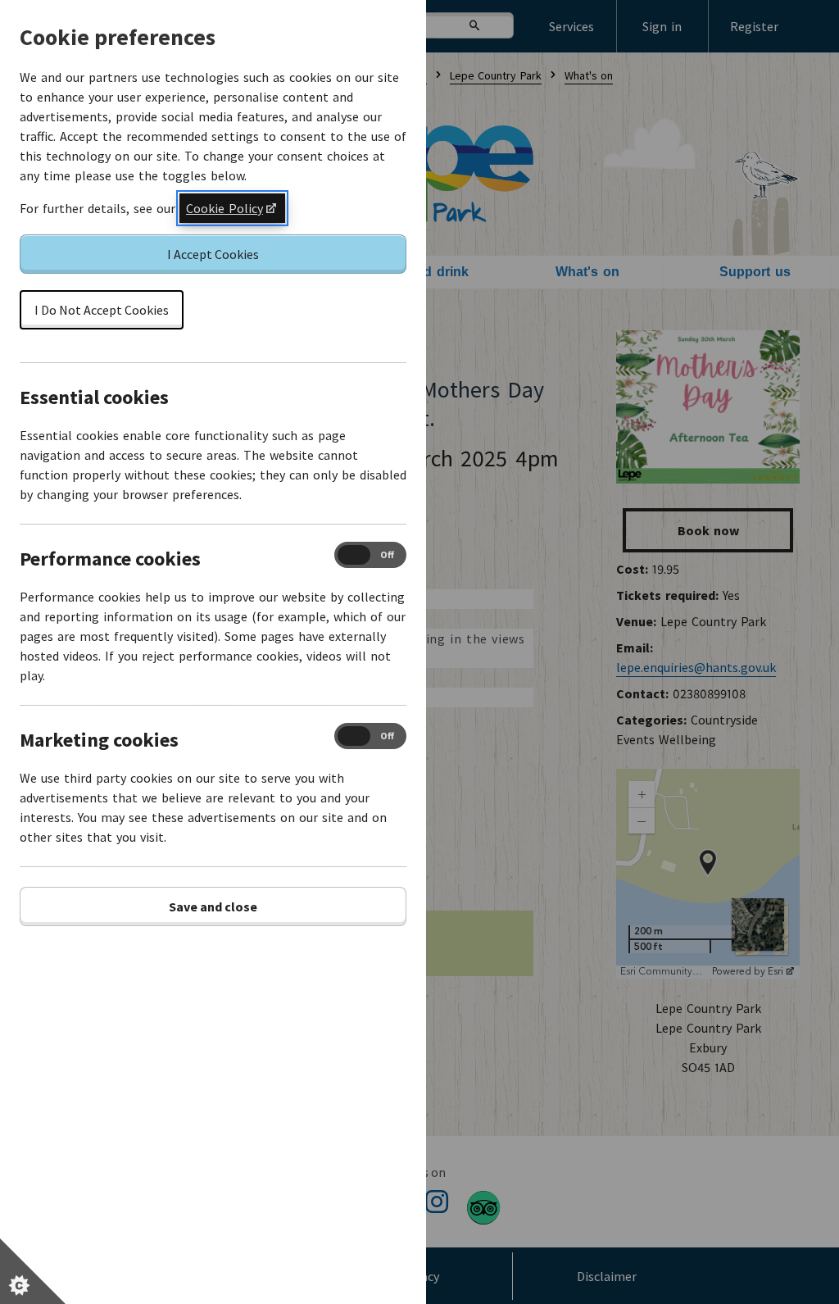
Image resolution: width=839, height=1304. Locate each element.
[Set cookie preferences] (33, 1271)
